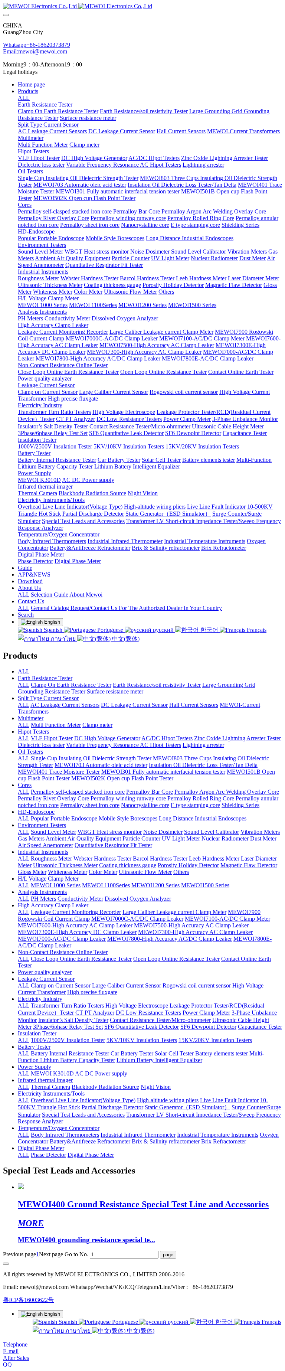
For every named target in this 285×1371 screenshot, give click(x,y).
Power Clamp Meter (206, 1012)
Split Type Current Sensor (48, 698)
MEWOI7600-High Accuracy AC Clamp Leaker (75, 925)
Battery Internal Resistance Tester (70, 1053)
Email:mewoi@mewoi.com (35, 51)
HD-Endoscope (36, 812)
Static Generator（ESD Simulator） (187, 1107)
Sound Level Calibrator (211, 832)
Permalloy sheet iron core (89, 805)
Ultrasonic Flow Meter (145, 872)
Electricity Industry (40, 999)
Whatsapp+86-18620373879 (36, 45)
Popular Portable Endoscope (64, 818)
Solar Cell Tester (174, 1053)
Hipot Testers (33, 731)
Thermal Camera (50, 1087)
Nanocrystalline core (145, 805)
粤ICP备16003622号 (28, 1300)
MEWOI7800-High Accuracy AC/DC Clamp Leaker (169, 939)
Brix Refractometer (223, 1141)
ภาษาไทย (63, 639)
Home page (31, 84)
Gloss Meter (32, 872)
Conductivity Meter (80, 898)
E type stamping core (195, 805)
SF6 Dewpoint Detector (208, 1027)
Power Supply (34, 1067)
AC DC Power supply (101, 1073)
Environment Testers (42, 825)
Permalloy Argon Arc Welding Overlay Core (226, 792)
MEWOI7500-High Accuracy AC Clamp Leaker (191, 925)
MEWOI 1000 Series (56, 885)
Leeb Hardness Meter (214, 858)
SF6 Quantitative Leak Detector (141, 1027)
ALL (24, 98)
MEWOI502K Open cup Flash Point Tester (122, 778)
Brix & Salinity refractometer (166, 1141)
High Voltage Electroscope (136, 1005)
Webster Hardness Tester (102, 858)
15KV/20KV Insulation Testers (215, 1040)
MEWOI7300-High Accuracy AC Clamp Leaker (195, 932)
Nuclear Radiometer (225, 838)
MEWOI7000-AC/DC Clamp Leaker (62, 939)
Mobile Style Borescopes (128, 818)
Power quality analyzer (45, 972)
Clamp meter (97, 725)
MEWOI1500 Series (205, 885)
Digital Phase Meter (41, 1148)
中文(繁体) (125, 639)
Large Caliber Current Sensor (126, 985)
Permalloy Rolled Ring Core (200, 798)
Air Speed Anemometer (45, 845)
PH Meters (43, 898)
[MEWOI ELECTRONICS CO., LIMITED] (142, 6)
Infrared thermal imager (45, 1080)
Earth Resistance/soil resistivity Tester (157, 685)
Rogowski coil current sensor (197, 985)
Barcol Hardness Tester (160, 858)
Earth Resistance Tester (45, 678)
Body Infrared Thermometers (65, 1135)
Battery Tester (34, 1047)
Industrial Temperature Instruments (217, 1135)
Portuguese (110, 630)
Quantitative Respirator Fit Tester (113, 845)
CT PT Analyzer (94, 1012)
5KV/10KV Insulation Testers (142, 1040)
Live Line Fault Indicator (229, 1100)
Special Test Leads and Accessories (83, 1115)
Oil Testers (30, 751)
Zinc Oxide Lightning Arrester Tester (237, 738)
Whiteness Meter (67, 872)
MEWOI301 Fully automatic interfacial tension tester (163, 771)
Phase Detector (48, 1155)
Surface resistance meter (115, 691)
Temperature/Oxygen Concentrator (58, 1128)
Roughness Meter (51, 858)
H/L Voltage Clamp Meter (48, 878)
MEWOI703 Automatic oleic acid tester (101, 765)
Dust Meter (263, 838)
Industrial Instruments (43, 852)
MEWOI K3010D (52, 1073)
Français (255, 630)
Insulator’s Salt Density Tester (73, 1020)
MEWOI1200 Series (155, 885)
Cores (25, 785)
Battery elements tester (221, 1053)
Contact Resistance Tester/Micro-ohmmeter (160, 1020)
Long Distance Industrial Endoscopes (202, 818)
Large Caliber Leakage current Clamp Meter (174, 912)
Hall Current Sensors (193, 705)
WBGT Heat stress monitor (110, 832)
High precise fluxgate (92, 992)
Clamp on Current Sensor (61, 985)
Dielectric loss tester (41, 745)
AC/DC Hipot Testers (167, 738)
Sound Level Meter (53, 832)
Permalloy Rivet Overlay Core (53, 798)
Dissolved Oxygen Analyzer (138, 898)
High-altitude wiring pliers (168, 1100)
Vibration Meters (260, 832)
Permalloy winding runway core (128, 798)
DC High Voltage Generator (107, 738)
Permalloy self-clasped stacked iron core (78, 792)
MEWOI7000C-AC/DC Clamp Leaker (137, 918)
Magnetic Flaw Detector (248, 865)
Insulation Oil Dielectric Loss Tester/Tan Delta (203, 765)
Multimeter (30, 718)
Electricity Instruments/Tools (51, 1093)
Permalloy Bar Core (149, 792)
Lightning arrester (203, 745)
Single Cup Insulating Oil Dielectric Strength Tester (91, 758)
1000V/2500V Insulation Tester (68, 1040)
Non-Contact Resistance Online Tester (63, 952)
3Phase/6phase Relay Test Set (68, 1027)
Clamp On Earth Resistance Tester (71, 685)
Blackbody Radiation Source (105, 1087)
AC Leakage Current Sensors (64, 705)
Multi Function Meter (56, 725)
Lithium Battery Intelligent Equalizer (159, 1060)
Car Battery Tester (132, 1053)
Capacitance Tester (260, 1027)
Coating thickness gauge (127, 865)
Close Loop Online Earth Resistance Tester (81, 959)
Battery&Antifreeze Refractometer (90, 1141)
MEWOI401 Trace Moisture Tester (59, 771)
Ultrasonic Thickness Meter (65, 865)
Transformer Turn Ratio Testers (67, 1005)
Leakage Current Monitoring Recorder (76, 912)
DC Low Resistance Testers (148, 1012)
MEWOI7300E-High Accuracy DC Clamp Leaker (77, 932)
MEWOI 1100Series (106, 885)
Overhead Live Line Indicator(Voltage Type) (83, 1100)
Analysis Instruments (42, 892)
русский (163, 630)
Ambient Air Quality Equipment (83, 838)
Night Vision (156, 1087)
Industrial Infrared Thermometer (138, 1135)
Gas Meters (31, 838)
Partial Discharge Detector (112, 1107)
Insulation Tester (37, 1033)
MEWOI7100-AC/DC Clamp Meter (227, 918)
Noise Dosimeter (163, 832)
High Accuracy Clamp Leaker (53, 905)
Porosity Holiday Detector (188, 865)
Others (181, 872)
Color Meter (103, 872)
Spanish (53, 630)
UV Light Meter (181, 838)
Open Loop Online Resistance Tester (176, 959)
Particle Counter (141, 838)
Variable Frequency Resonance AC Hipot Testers (123, 745)
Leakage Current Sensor (46, 979)
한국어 (209, 630)
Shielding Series (240, 805)
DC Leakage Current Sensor (134, 705)
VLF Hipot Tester (52, 738)
